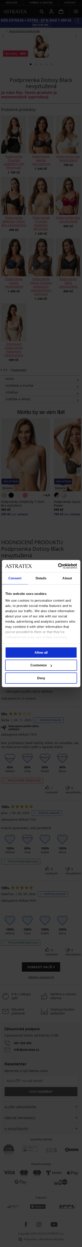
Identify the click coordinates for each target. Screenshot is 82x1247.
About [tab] (67, 578)
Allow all (41, 652)
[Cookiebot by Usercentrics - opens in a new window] (58, 566)
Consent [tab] (14, 578)
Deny (41, 678)
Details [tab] (41, 578)
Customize (38, 665)
